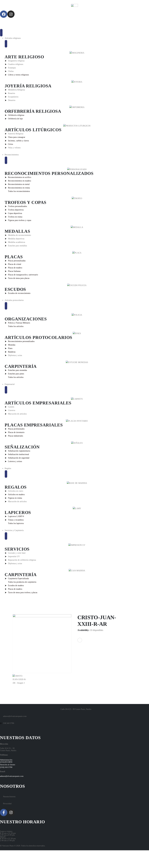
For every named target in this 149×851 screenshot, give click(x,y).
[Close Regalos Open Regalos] (6, 474)
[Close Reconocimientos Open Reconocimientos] (6, 160)
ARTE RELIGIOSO (24, 56)
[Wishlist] (2, 20)
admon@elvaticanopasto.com (11, 776)
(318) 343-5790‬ (6, 767)
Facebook (79, 640)
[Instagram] (11, 14)
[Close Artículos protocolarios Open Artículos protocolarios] (6, 306)
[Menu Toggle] (1, 32)
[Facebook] (3, 14)
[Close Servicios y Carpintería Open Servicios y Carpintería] (6, 536)
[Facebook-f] (3, 812)
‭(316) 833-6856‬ (6, 762)
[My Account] (2, 23)
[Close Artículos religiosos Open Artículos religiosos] (6, 44)
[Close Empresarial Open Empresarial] (6, 390)
